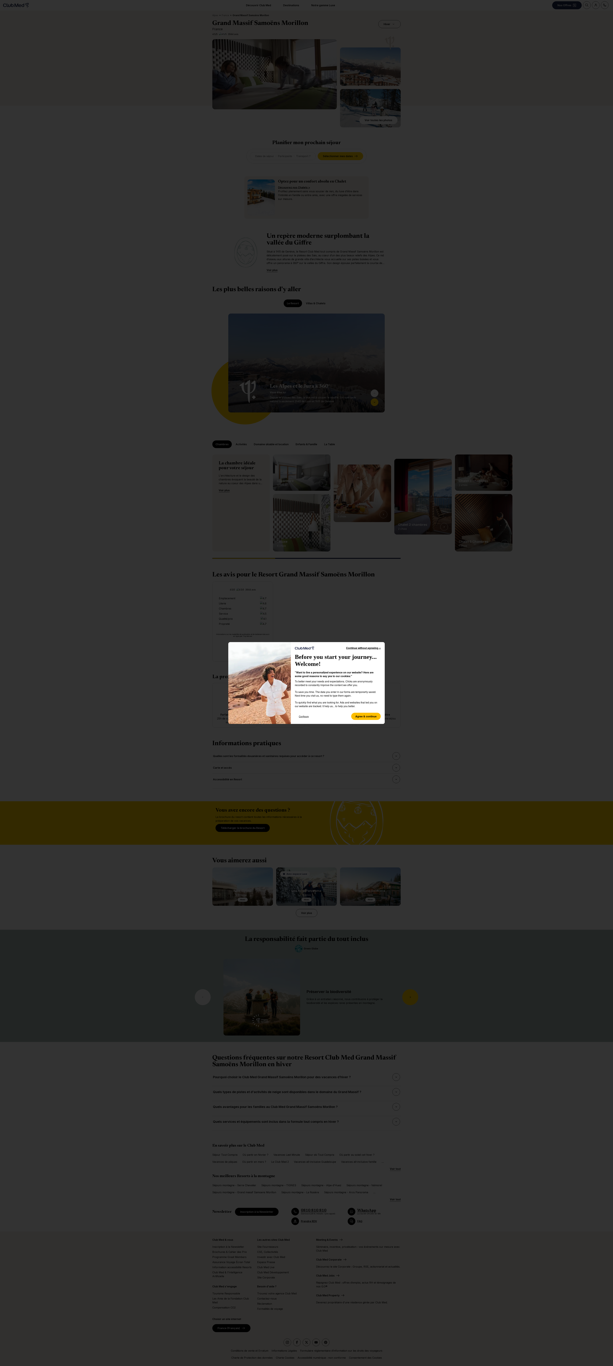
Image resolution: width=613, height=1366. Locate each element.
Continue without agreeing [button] (363, 648)
